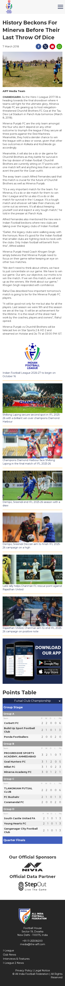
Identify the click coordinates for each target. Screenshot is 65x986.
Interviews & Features (16, 958)
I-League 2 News (13, 962)
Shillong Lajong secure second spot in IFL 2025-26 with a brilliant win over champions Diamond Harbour (31, 418)
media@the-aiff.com (32, 944)
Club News (9, 954)
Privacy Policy (23, 970)
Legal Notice (42, 970)
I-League (8, 950)
